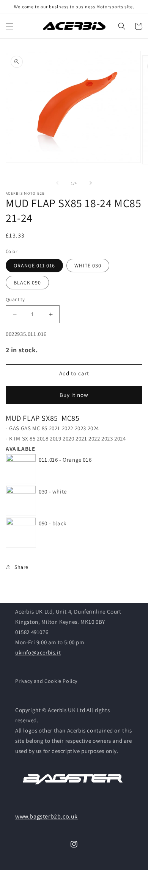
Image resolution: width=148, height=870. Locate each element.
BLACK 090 (27, 282)
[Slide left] (57, 183)
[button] (9, 26)
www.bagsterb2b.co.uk (46, 816)
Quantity (15, 299)
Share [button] (21, 567)
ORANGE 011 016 (34, 265)
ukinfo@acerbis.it (38, 652)
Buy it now (74, 394)
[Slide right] (90, 183)
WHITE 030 (87, 265)
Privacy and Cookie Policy (46, 681)
